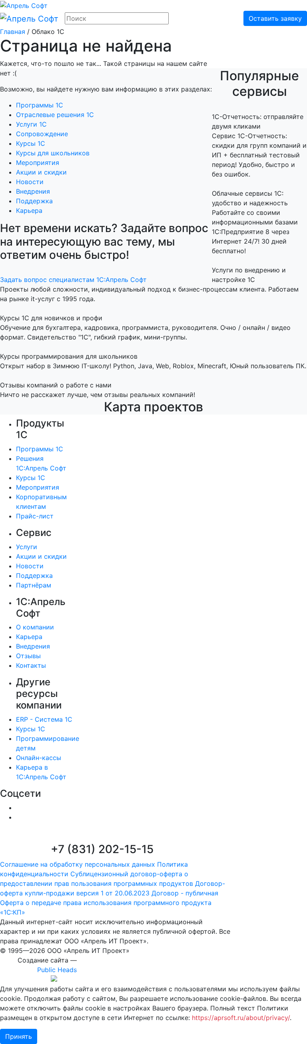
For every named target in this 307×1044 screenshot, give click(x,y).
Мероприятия (37, 163)
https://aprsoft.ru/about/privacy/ (241, 1018)
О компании (35, 627)
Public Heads (57, 970)
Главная (12, 32)
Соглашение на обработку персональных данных (77, 864)
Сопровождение (42, 134)
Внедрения (33, 191)
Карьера (29, 210)
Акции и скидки (41, 172)
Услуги (26, 547)
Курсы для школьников (53, 153)
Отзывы (28, 656)
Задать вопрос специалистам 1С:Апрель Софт (73, 280)
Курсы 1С (30, 143)
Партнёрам (33, 585)
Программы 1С (39, 105)
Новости (30, 182)
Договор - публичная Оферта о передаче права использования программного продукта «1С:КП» (109, 902)
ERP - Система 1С (44, 719)
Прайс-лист (35, 516)
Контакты (31, 665)
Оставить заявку (275, 18)
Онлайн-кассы (38, 758)
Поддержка (34, 201)
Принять (18, 1036)
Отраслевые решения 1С (55, 115)
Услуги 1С (31, 124)
